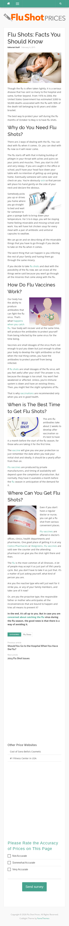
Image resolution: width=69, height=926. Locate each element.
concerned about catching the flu (26, 617)
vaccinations (27, 393)
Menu (16, 3)
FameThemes (43, 918)
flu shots (34, 266)
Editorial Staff (14, 47)
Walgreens (37, 545)
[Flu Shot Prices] (34, 17)
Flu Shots (27, 634)
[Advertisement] (34, 704)
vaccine (16, 450)
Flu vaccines (14, 467)
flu (13, 481)
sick (43, 180)
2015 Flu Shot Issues (19, 658)
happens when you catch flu (16, 324)
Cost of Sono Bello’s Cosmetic (25, 751)
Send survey (34, 886)
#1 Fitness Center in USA (23, 758)
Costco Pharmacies (18, 545)
